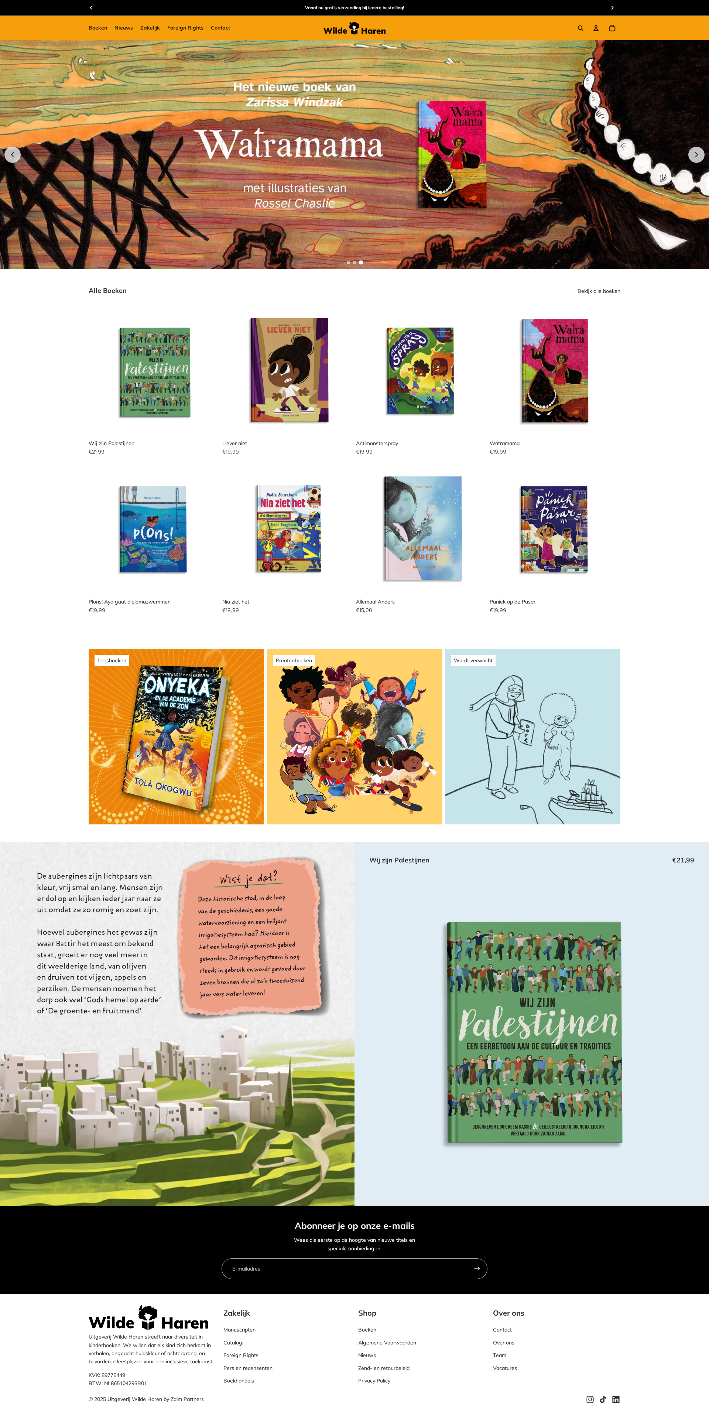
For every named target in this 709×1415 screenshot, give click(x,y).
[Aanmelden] (477, 1269)
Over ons (503, 1342)
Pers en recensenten (248, 1368)
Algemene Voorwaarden (387, 1342)
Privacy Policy (374, 1380)
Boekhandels (238, 1380)
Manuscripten (239, 1330)
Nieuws (367, 1355)
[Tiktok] (603, 1399)
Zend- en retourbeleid (384, 1368)
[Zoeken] (580, 28)
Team (499, 1355)
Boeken (367, 1330)
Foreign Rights (240, 1355)
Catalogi (233, 1342)
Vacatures (505, 1368)
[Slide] (354, 154)
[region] (354, 154)
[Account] (596, 28)
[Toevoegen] (208, 424)
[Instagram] (590, 1399)
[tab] (348, 262)
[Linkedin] (616, 1399)
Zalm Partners (187, 1399)
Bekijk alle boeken (599, 291)
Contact (502, 1330)
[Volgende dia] (696, 155)
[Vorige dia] (12, 155)
